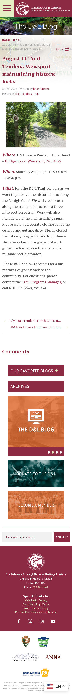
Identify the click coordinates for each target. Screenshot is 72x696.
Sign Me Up (62, 537)
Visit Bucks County (36, 600)
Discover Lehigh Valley (36, 604)
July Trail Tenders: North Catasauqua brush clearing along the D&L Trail (35, 320)
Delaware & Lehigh (36, 561)
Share (59, 49)
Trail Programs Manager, (42, 281)
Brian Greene (41, 89)
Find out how (36, 515)
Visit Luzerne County (36, 608)
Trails (36, 94)
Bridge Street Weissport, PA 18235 (33, 161)
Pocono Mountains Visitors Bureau (36, 612)
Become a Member (36, 505)
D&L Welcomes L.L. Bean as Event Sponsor (40, 327)
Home (6, 40)
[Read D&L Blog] (36, 422)
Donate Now (36, 484)
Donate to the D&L (36, 474)
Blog (16, 40)
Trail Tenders (23, 94)
